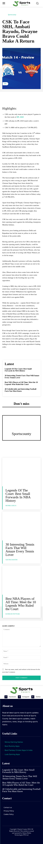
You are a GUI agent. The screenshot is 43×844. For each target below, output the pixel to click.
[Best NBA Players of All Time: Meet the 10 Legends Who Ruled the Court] (21, 580)
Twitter (38, 697)
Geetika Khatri (11, 560)
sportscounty (12, 15)
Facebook (12, 697)
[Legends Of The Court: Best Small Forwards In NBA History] (21, 472)
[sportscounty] (5, 15)
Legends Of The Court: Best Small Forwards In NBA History (18, 370)
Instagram (25, 697)
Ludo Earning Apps (12, 754)
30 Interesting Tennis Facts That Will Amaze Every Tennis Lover (20, 549)
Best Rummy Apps (12, 746)
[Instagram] (19, 696)
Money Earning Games (14, 742)
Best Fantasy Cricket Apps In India (18, 750)
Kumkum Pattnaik (13, 614)
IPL (5, 83)
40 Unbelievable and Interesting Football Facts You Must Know (20, 390)
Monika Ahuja (11, 505)
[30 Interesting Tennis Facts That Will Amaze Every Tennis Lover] (21, 526)
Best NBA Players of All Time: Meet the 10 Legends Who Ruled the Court (21, 383)
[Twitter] (32, 696)
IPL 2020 (20, 117)
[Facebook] (5, 696)
